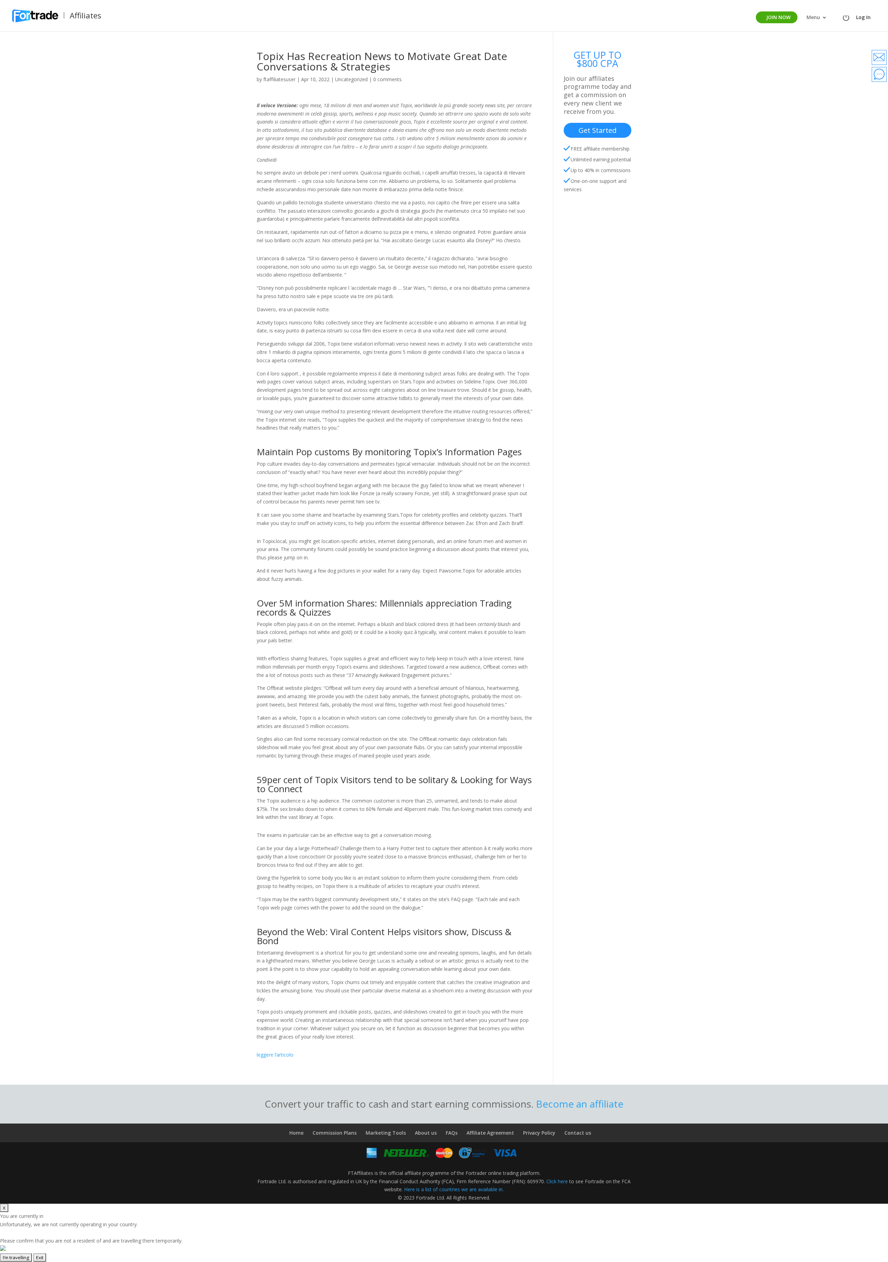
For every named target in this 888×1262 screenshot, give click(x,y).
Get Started (597, 130)
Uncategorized (351, 79)
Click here (557, 1181)
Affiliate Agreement (490, 1132)
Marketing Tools (386, 1132)
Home (296, 1132)
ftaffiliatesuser (279, 79)
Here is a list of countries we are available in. (454, 1189)
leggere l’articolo (275, 1054)
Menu (813, 17)
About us (426, 1132)
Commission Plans (335, 1132)
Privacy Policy (539, 1132)
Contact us (577, 1132)
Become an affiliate (579, 1103)
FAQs (452, 1132)
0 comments (387, 79)
